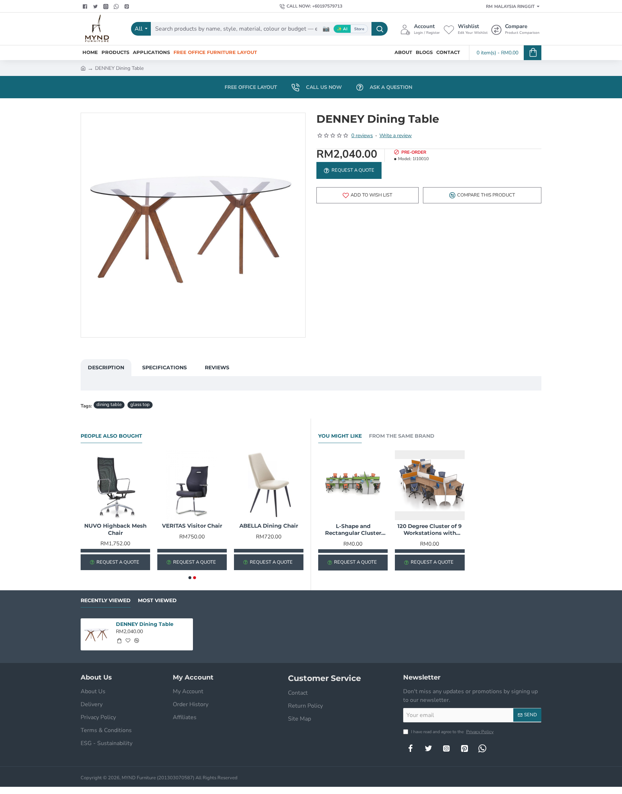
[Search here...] (379, 29)
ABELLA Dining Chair (268, 525)
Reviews (217, 367)
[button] (367, 195)
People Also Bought (111, 436)
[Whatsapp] (117, 6)
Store (359, 29)
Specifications (164, 367)
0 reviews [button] (362, 135)
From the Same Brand (401, 436)
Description (106, 367)
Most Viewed (157, 600)
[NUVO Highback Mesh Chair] (115, 485)
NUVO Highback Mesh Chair (115, 529)
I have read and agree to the (451, 732)
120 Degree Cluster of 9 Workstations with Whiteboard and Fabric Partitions (429, 530)
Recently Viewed (106, 600)
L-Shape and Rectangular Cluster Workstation (353, 530)
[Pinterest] (127, 6)
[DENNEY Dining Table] (96, 634)
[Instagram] (446, 748)
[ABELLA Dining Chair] (268, 485)
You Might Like (340, 436)
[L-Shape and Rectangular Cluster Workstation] (353, 485)
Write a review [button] (395, 135)
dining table (109, 404)
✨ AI (342, 29)
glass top (140, 404)
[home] (83, 67)
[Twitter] (96, 6)
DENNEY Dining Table (144, 624)
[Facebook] (86, 6)
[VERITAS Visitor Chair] (192, 485)
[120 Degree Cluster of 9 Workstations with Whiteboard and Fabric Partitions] (429, 485)
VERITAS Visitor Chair (192, 525)
